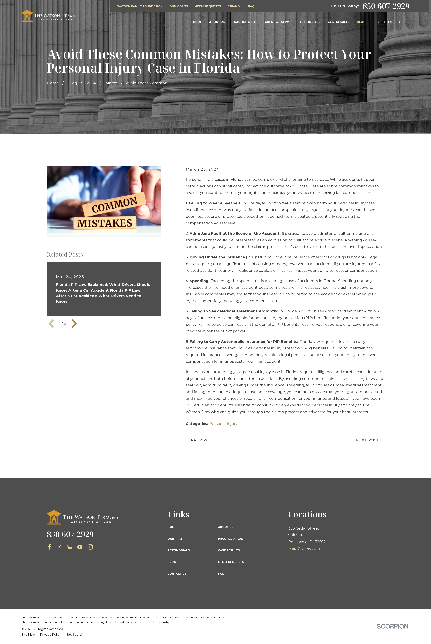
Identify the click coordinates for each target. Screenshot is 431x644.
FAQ (251, 6)
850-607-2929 (386, 6)
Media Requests (208, 6)
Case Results (229, 550)
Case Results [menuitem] (339, 22)
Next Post (367, 440)
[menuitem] (28, 634)
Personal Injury (223, 423)
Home (172, 527)
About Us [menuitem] (217, 22)
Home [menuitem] (197, 22)
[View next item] (74, 323)
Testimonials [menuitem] (309, 22)
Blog (172, 562)
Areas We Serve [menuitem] (278, 22)
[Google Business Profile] (69, 547)
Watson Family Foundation (140, 6)
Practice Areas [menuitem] (245, 22)
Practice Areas (230, 538)
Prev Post (202, 440)
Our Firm (175, 538)
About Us (226, 527)
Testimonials (179, 550)
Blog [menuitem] (361, 22)
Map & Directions (304, 548)
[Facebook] (49, 547)
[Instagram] (90, 547)
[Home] (50, 16)
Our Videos (178, 6)
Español (235, 6)
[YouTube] (80, 547)
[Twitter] (59, 547)
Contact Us (391, 22)
